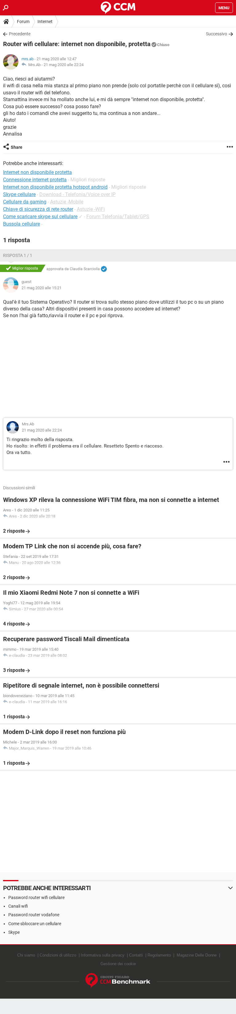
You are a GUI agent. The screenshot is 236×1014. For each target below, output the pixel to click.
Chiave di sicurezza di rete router (38, 209)
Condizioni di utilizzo (58, 955)
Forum (23, 21)
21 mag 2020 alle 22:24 (64, 64)
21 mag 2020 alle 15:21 (41, 288)
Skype (14, 932)
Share (16, 147)
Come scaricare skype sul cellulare (40, 216)
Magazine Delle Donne (197, 955)
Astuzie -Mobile (66, 202)
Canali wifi (18, 906)
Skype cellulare (19, 194)
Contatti (136, 955)
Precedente (19, 33)
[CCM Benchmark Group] (118, 980)
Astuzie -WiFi (91, 209)
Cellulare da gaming (24, 202)
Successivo (216, 33)
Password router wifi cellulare (36, 897)
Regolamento (159, 955)
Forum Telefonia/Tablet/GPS (117, 216)
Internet (45, 21)
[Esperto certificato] (104, 269)
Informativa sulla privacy (102, 955)
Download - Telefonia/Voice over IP (77, 194)
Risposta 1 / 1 (17, 255)
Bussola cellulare (21, 224)
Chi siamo (26, 955)
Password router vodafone (33, 914)
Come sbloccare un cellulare (34, 923)
